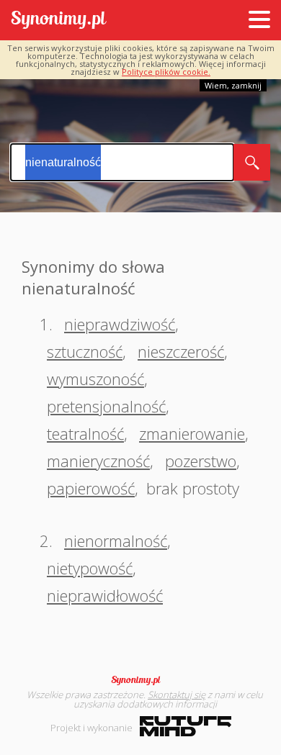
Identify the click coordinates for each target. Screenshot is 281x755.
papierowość (91, 488)
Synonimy (140, 680)
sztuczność (84, 351)
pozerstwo (200, 460)
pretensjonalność (106, 406)
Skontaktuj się (176, 694)
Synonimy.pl (59, 20)
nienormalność (115, 540)
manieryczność (98, 460)
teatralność (85, 433)
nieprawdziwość (119, 324)
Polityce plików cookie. (166, 71)
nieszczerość (181, 351)
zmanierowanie (192, 433)
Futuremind (185, 726)
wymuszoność (95, 378)
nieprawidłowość (105, 595)
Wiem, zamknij (233, 85)
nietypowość (90, 568)
